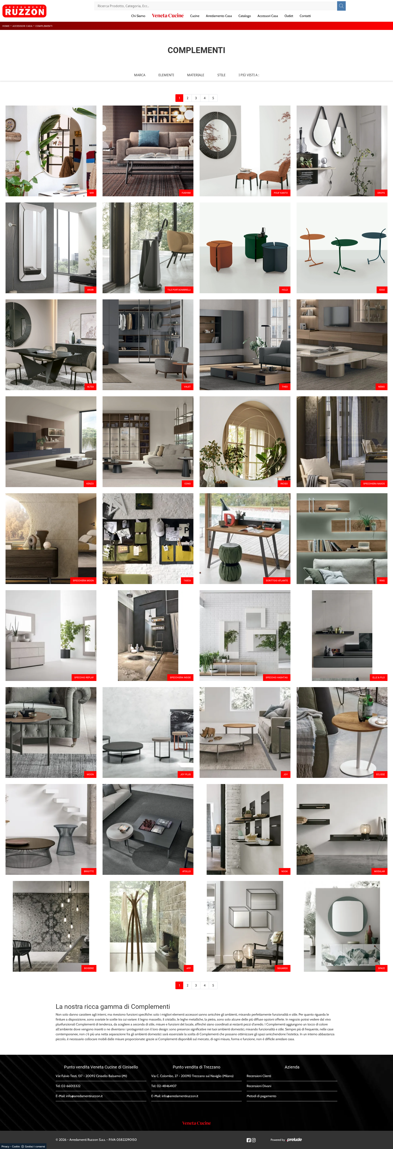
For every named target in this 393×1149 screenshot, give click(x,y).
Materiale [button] (195, 75)
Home (5, 26)
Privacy (5, 1146)
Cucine (194, 16)
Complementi (44, 26)
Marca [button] (139, 75)
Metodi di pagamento (261, 1096)
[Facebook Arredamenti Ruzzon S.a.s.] (249, 1140)
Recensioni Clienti (259, 1076)
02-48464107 (166, 1086)
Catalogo (244, 16)
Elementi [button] (166, 75)
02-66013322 (70, 1086)
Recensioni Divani (259, 1086)
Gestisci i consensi (35, 1146)
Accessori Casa (267, 16)
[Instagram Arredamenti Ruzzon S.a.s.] (254, 1140)
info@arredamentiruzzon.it (84, 1096)
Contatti (305, 16)
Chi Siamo (138, 16)
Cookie (16, 1146)
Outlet (289, 16)
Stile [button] (221, 75)
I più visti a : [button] (249, 75)
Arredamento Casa (219, 16)
